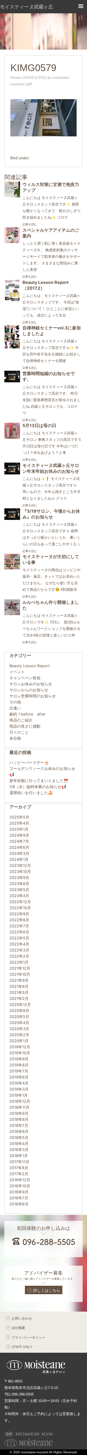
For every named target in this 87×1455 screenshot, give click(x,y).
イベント (17, 671)
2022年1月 (19, 962)
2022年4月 (19, 944)
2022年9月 (19, 913)
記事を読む (29, 224)
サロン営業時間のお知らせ (32, 696)
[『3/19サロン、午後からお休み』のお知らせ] (12, 518)
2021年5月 (19, 992)
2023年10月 (20, 871)
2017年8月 (18, 1167)
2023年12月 (20, 865)
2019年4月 (19, 1083)
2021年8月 (19, 986)
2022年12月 (20, 901)
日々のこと (19, 732)
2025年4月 (19, 823)
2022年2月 (19, 956)
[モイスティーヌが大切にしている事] (12, 568)
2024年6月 (19, 847)
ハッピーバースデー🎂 (29, 762)
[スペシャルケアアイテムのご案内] (12, 241)
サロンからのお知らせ (28, 689)
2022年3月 (19, 950)
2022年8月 (19, 919)
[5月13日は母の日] (12, 437)
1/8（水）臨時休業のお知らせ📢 (37, 786)
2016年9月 (19, 1191)
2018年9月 (19, 1113)
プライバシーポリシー (28, 1337)
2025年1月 (19, 829)
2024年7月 (19, 841)
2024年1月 (19, 859)
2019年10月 (19, 1052)
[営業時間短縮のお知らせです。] (12, 380)
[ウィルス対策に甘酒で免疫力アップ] (12, 195)
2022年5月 (19, 938)
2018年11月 (19, 1107)
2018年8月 (19, 1119)
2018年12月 (19, 1101)
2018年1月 (18, 1155)
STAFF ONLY (22, 1347)
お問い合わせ (22, 1318)
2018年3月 (19, 1149)
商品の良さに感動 (24, 726)
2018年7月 (18, 1125)
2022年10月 (20, 907)
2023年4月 (19, 895)
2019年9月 (19, 1058)
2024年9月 (19, 835)
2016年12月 (19, 1179)
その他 (15, 702)
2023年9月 (19, 877)
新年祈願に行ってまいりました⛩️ (38, 780)
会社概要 (18, 1328)
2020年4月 (19, 1022)
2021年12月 (19, 968)
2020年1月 (19, 1040)
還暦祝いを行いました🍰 (31, 792)
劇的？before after (27, 714)
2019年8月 (19, 1065)
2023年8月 (19, 883)
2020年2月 (19, 1034)
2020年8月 (19, 1010)
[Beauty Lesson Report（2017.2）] (12, 300)
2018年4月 (19, 1143)
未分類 (15, 738)
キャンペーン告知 (24, 677)
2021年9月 (19, 980)
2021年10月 (19, 974)
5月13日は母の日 (39, 425)
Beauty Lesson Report (29, 665)
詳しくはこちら (46, 1290)
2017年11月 (19, 1161)
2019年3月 (19, 1089)
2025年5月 (19, 817)
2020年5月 (19, 1016)
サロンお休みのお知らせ (30, 683)
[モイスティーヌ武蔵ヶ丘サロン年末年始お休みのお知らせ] (12, 473)
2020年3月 (19, 1028)
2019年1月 (18, 1095)
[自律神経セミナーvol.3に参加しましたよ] (12, 347)
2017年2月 (18, 1173)
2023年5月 (19, 889)
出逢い (15, 708)
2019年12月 (19, 1046)
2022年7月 (19, 925)
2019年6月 (19, 1077)
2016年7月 (18, 1198)
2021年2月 (19, 998)
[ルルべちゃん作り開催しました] (12, 613)
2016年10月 (19, 1185)
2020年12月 (20, 1004)
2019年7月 (18, 1071)
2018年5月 (19, 1137)
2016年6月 (19, 1204)
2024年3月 (19, 853)
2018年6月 (19, 1131)
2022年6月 (19, 932)
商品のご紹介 (21, 720)
